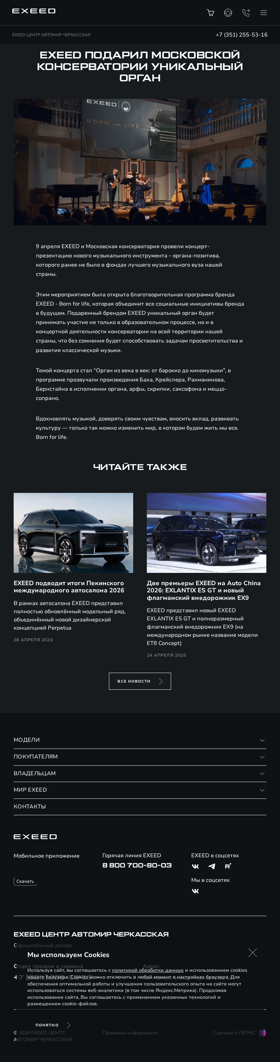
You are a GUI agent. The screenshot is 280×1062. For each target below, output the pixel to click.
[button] (252, 952)
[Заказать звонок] (246, 13)
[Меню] (264, 13)
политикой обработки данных (148, 970)
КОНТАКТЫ (30, 806)
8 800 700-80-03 (137, 865)
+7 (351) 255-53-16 (242, 35)
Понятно (47, 1025)
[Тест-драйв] (228, 13)
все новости (134, 681)
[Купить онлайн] (210, 13)
